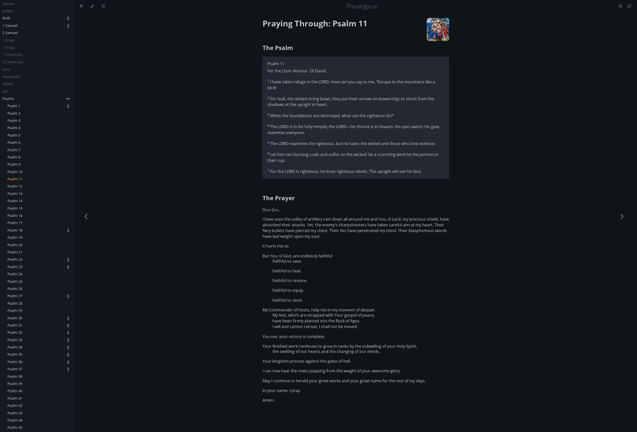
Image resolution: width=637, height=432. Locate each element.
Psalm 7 (13, 149)
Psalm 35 (14, 354)
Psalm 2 (13, 113)
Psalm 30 (14, 318)
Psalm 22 (14, 259)
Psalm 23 (14, 266)
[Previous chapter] (86, 216)
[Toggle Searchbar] (103, 6)
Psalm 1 (13, 105)
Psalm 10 (14, 171)
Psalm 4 (13, 127)
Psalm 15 (14, 208)
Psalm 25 (14, 281)
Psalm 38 (14, 376)
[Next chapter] (622, 216)
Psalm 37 (14, 369)
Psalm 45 (14, 427)
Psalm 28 (14, 303)
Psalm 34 (14, 347)
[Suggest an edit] (629, 6)
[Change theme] (92, 6)
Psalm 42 (14, 405)
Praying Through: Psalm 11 (315, 23)
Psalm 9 (13, 164)
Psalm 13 (14, 193)
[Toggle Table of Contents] (81, 6)
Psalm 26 (14, 288)
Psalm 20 (14, 244)
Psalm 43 (14, 413)
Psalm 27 (14, 295)
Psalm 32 (14, 332)
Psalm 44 (14, 420)
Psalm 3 (13, 120)
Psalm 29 (14, 310)
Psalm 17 (14, 222)
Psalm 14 (14, 200)
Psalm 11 (14, 179)
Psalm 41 (14, 398)
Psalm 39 (14, 383)
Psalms (8, 98)
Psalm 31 (14, 325)
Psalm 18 (14, 230)
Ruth (6, 18)
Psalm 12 (14, 186)
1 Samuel (10, 25)
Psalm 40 (14, 390)
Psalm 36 (14, 361)
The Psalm (278, 48)
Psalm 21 (14, 252)
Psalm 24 (14, 274)
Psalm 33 (14, 339)
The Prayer (279, 198)
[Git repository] (621, 6)
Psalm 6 (13, 142)
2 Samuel (10, 32)
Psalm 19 (14, 237)
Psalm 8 (13, 157)
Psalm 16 (14, 215)
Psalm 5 (13, 135)
